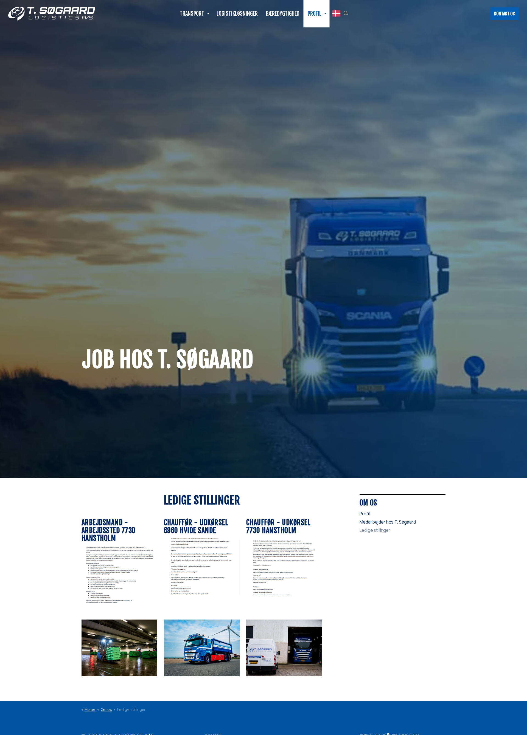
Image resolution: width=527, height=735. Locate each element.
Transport (192, 13)
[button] (119, 574)
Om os (368, 502)
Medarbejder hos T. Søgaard (388, 522)
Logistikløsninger (237, 13)
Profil (314, 13)
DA (345, 13)
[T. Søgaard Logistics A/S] (51, 14)
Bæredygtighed (282, 13)
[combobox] (341, 13)
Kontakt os (504, 13)
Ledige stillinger (375, 530)
